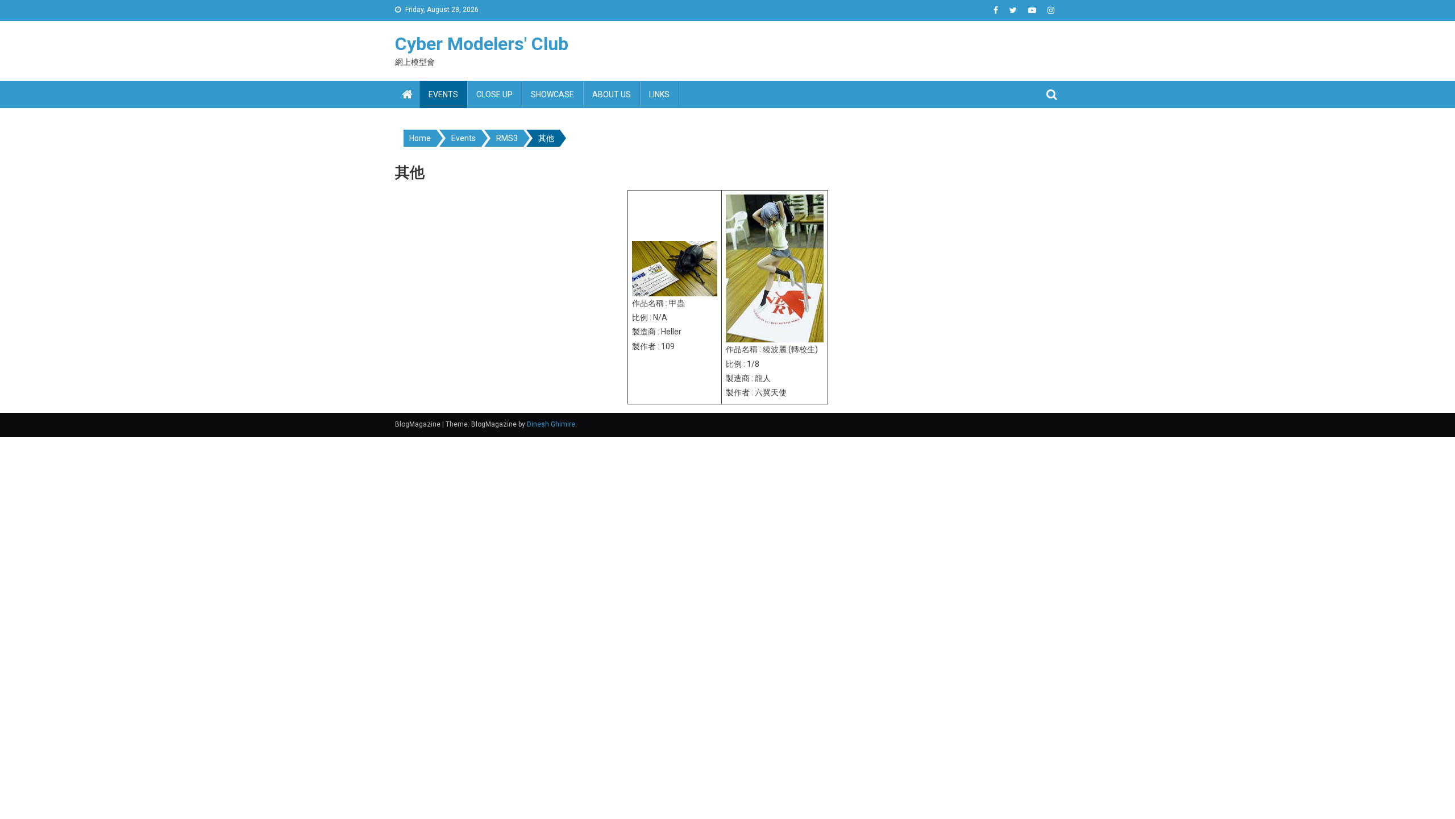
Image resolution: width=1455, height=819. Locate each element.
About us (611, 94)
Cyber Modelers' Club (481, 44)
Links (659, 94)
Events (443, 94)
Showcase (552, 94)
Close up (494, 94)
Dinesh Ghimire (551, 424)
